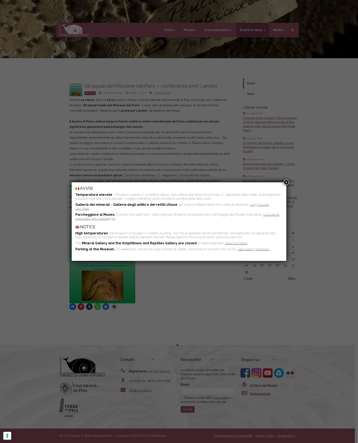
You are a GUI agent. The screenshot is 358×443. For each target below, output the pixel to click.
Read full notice (236, 243)
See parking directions (254, 249)
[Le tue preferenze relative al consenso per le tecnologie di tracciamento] (7, 436)
